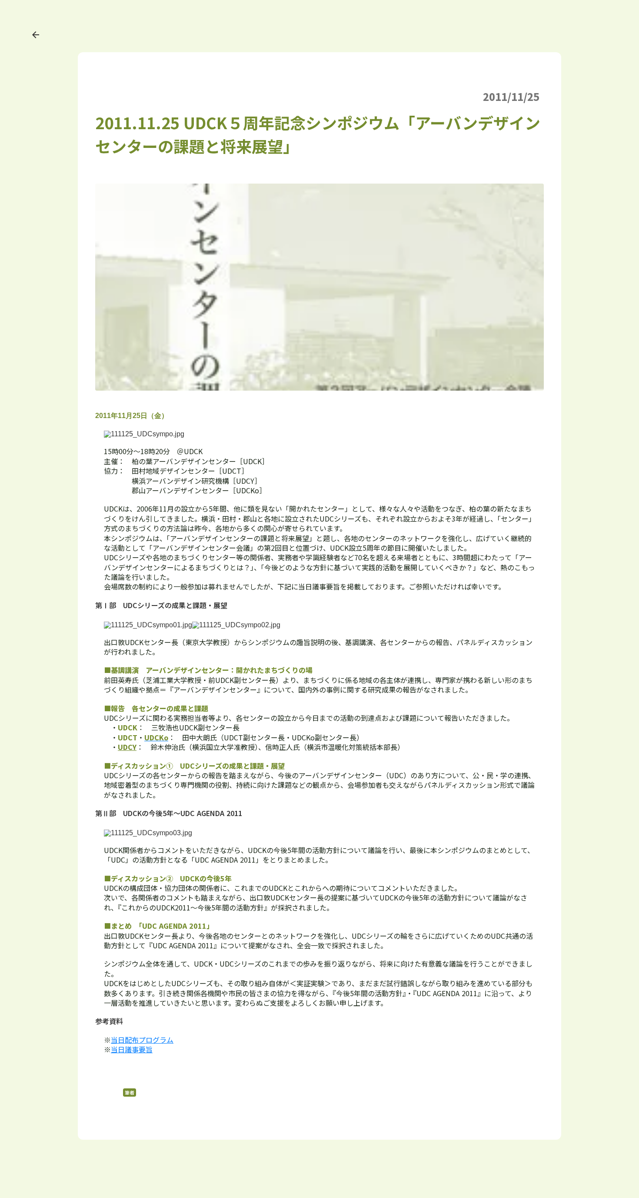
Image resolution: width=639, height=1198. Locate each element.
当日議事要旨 (132, 1049)
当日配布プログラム (142, 1039)
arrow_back (35, 35)
